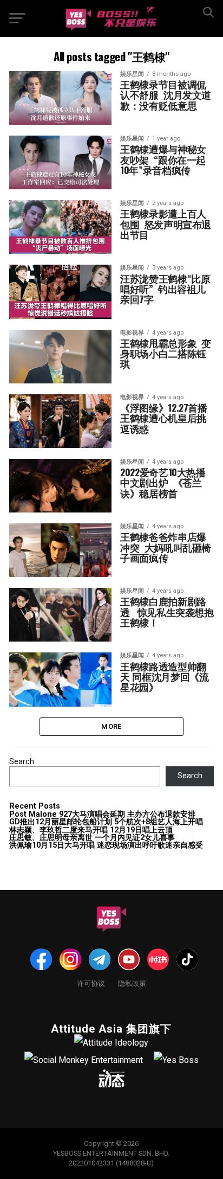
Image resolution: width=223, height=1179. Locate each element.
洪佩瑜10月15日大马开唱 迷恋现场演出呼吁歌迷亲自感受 (106, 845)
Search (21, 761)
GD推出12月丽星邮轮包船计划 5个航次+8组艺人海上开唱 (106, 821)
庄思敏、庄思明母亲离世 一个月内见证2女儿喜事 (92, 837)
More (111, 726)
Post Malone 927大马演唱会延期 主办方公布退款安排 (102, 814)
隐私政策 (132, 983)
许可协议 (91, 983)
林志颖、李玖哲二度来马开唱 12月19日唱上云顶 (91, 830)
